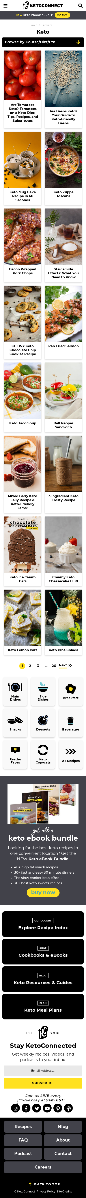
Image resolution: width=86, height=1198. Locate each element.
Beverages (70, 729)
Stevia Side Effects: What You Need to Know (63, 273)
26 (54, 666)
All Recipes (71, 761)
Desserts (43, 729)
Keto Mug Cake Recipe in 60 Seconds (22, 196)
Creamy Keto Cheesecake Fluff (63, 579)
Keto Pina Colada (63, 650)
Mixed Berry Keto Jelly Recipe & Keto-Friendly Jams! (22, 502)
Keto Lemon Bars (22, 650)
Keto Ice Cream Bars (22, 579)
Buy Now (62, 15)
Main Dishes (15, 698)
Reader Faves (15, 761)
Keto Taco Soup (22, 423)
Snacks (15, 729)
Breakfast (71, 698)
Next (63, 665)
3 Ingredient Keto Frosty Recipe (64, 498)
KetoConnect (43, 5)
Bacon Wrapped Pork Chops (22, 271)
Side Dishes (43, 698)
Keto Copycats (43, 761)
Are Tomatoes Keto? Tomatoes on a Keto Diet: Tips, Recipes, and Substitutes (22, 113)
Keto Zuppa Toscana (63, 194)
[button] (5, 5)
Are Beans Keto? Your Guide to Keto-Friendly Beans (63, 117)
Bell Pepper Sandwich (63, 425)
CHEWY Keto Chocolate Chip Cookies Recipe (22, 350)
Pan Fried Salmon (63, 346)
